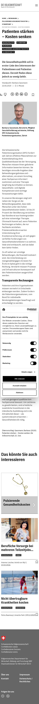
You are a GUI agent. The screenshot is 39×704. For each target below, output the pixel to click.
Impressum (25, 674)
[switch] (33, 350)
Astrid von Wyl (20, 562)
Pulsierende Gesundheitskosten (15, 21)
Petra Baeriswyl (7, 615)
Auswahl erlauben (19, 386)
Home (4, 18)
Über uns (5, 674)
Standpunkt (6, 24)
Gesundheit (20, 608)
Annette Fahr (19, 615)
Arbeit (18, 555)
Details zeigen (27, 372)
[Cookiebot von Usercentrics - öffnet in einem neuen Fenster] (28, 309)
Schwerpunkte (8, 52)
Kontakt (5, 678)
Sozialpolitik (8, 43)
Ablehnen (19, 392)
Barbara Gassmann (19, 83)
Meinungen (12, 18)
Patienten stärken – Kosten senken (16, 27)
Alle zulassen (20, 379)
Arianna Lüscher (7, 562)
